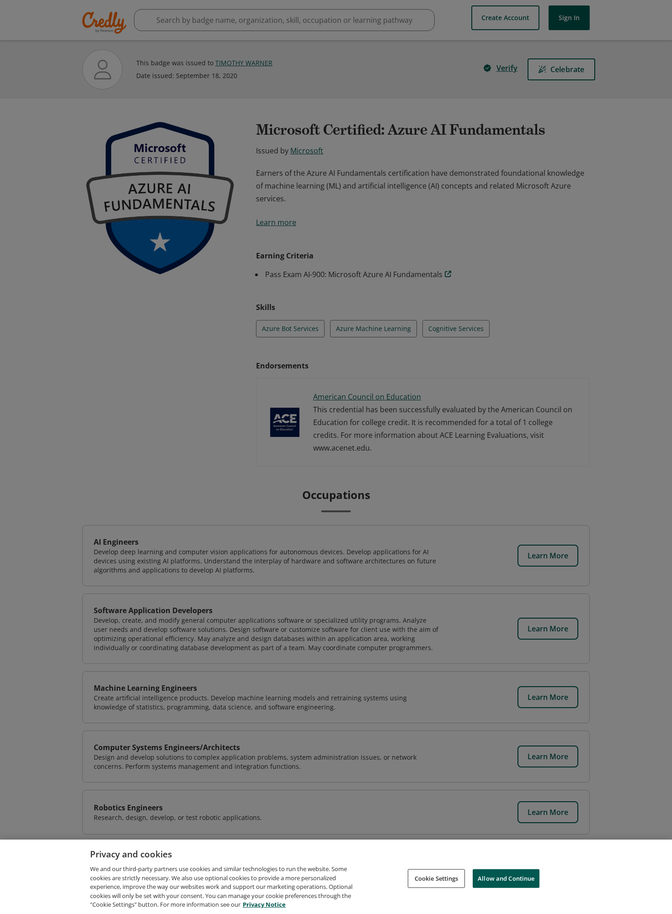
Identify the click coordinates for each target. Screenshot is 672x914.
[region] (336, 877)
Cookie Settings (437, 878)
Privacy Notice (264, 904)
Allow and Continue (506, 878)
